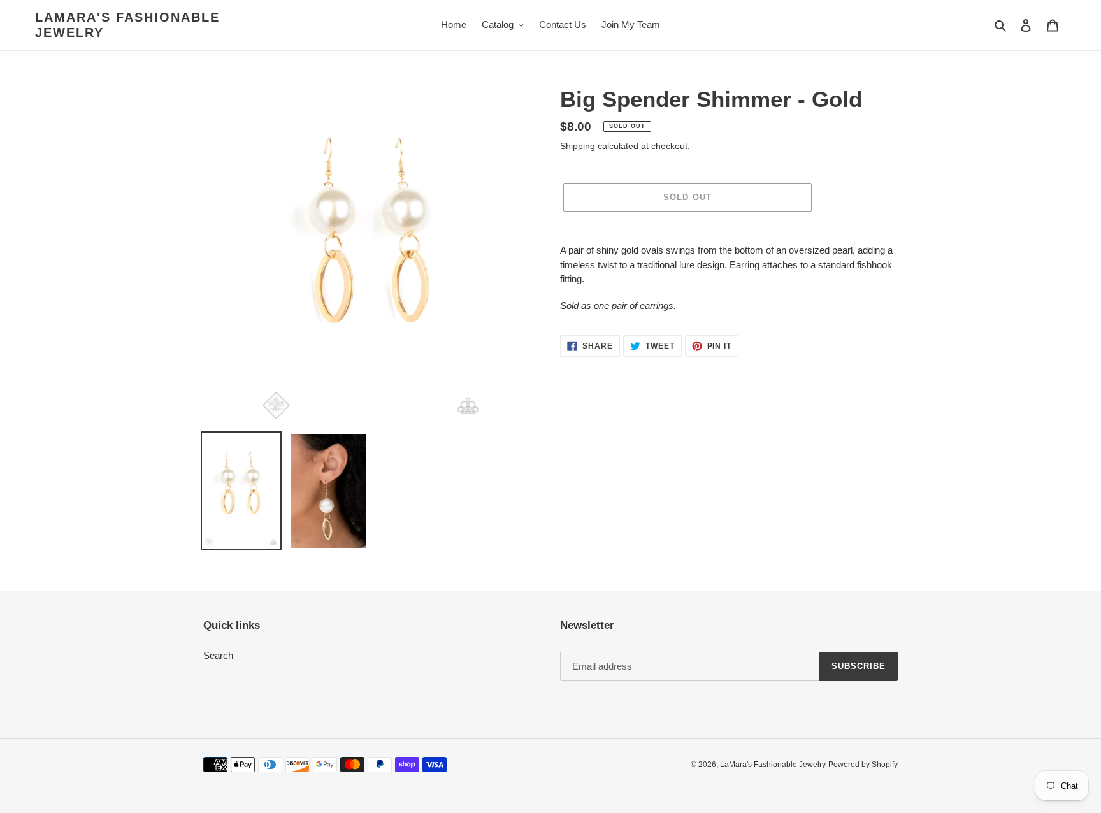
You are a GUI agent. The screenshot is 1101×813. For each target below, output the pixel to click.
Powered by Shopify (863, 764)
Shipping (577, 146)
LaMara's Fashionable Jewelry (127, 25)
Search (218, 655)
